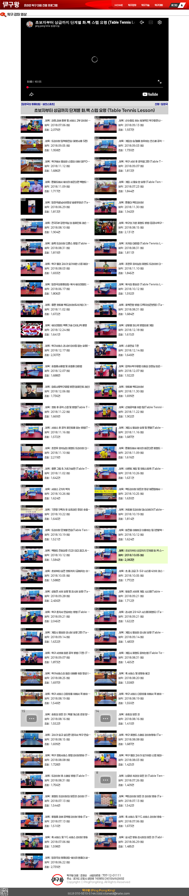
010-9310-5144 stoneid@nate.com (99, 892)
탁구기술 (145, 5)
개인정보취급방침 (114, 878)
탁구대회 (159, 5)
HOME (119, 5)
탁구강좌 (132, 5)
